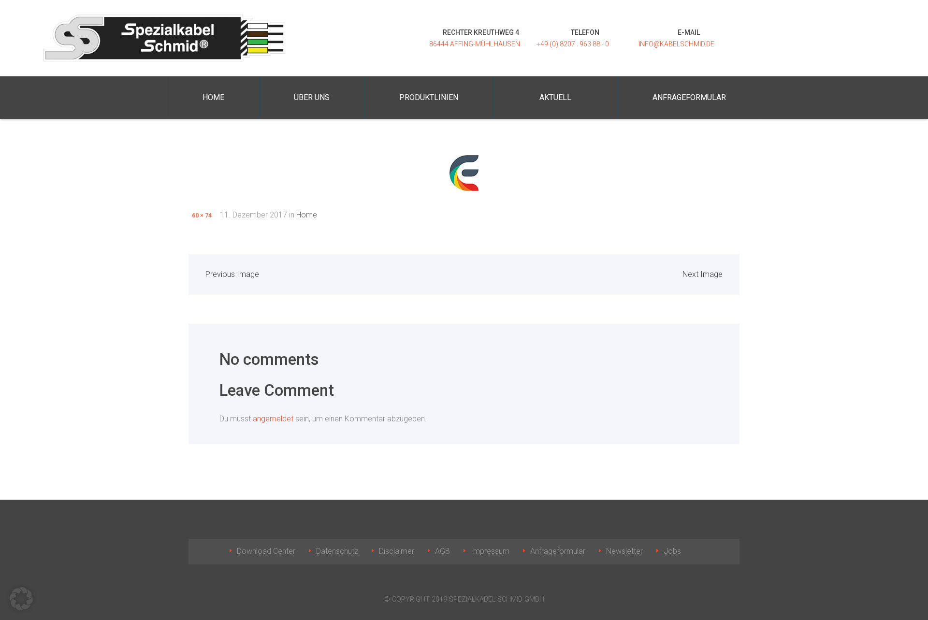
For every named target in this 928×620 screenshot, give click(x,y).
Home (213, 97)
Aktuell (555, 97)
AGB (442, 551)
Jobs (672, 551)
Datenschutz (337, 551)
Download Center (266, 551)
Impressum (490, 551)
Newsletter (624, 551)
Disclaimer (396, 551)
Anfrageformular (689, 97)
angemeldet (273, 418)
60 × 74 (202, 215)
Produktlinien (428, 97)
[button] (21, 598)
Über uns (312, 97)
